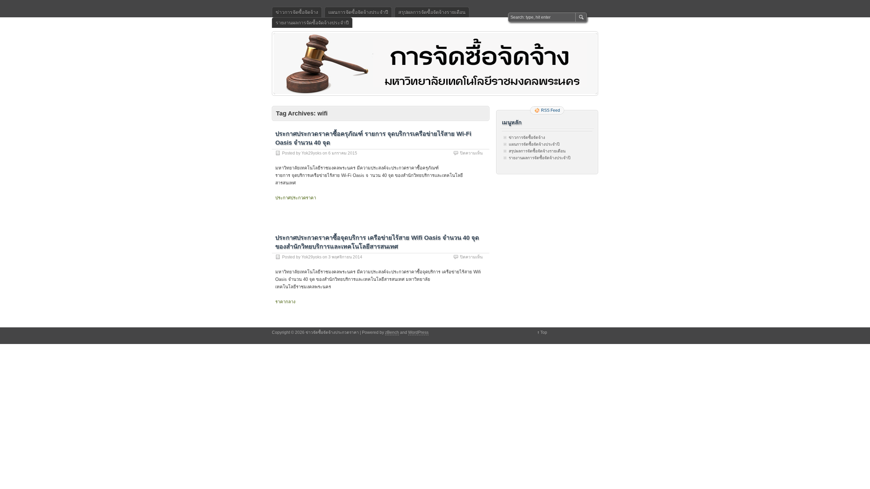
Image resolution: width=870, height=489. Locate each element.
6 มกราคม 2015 (342, 153)
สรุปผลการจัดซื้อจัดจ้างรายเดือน (432, 12)
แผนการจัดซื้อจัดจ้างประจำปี (358, 12)
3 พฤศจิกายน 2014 (345, 257)
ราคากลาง (285, 301)
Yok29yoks (311, 153)
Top (543, 332)
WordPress (418, 332)
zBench (392, 332)
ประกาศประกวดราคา (295, 197)
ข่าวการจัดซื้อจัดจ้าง (297, 12)
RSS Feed (550, 110)
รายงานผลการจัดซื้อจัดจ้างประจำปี (312, 22)
